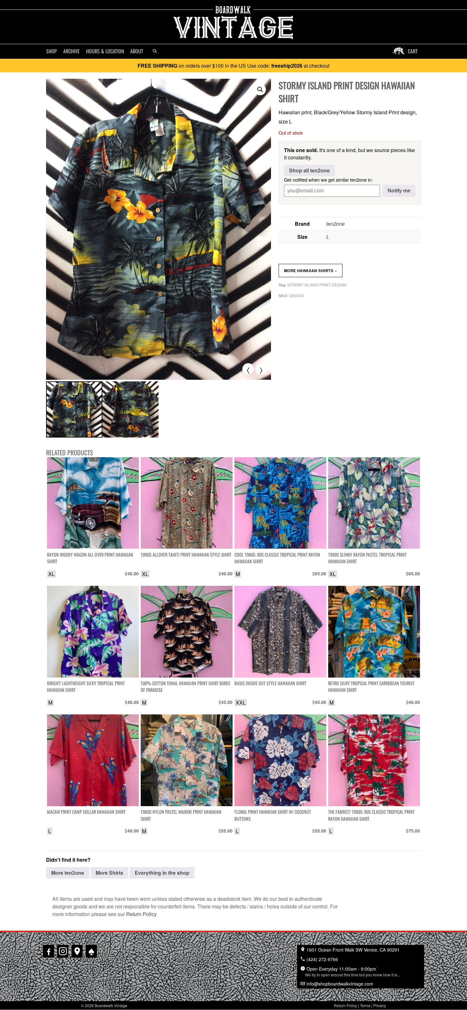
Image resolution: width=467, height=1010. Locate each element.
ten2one (335, 223)
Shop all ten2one (309, 170)
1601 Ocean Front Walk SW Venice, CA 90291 (352, 949)
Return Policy (141, 914)
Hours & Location (105, 51)
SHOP (51, 51)
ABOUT (136, 51)
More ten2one (67, 872)
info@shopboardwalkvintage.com (339, 983)
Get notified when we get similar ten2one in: (328, 179)
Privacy (379, 1005)
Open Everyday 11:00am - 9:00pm (352, 971)
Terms (365, 1005)
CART (413, 51)
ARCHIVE (71, 51)
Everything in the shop (162, 872)
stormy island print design (316, 284)
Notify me (399, 190)
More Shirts (109, 872)
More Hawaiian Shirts (310, 270)
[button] (260, 89)
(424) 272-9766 (321, 959)
